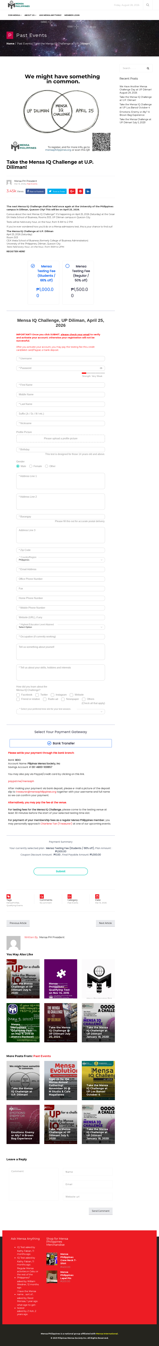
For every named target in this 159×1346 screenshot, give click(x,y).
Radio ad (53, 699)
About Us (30, 15)
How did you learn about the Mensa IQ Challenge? (31, 688)
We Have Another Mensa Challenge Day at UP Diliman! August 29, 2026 (136, 89)
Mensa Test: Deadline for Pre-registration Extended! (98, 988)
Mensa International (107, 1334)
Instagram (61, 694)
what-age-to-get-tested (26, 1306)
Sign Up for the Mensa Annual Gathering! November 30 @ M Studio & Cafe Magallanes (59, 1087)
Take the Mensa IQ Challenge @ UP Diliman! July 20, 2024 (59, 1032)
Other (52, 466)
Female (38, 466)
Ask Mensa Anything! (50, 15)
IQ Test (21, 1247)
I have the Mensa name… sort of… (26, 1293)
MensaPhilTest (13, 903)
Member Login (72, 15)
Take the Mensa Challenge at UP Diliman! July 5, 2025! (22, 988)
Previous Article (18, 923)
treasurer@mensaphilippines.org (36, 792)
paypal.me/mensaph (21, 781)
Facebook (26, 694)
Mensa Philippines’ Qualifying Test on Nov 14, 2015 (59, 988)
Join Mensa (14, 15)
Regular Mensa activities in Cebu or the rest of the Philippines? (27, 1273)
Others (90, 699)
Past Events (31, 35)
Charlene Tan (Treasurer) (56, 823)
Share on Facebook (37, 192)
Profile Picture (24, 432)
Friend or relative (30, 699)
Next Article (105, 923)
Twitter (44, 694)
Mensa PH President (25, 181)
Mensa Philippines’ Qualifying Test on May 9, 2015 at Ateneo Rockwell (22, 1030)
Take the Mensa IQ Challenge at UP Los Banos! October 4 (97, 1090)
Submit (60, 871)
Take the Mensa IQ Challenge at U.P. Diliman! (50, 164)
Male (23, 466)
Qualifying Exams (15, 905)
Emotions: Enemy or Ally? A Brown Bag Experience (22, 1135)
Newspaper (72, 699)
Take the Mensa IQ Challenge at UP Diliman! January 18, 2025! (97, 1032)
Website (79, 694)
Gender (20, 461)
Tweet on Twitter (58, 192)
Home (10, 43)
